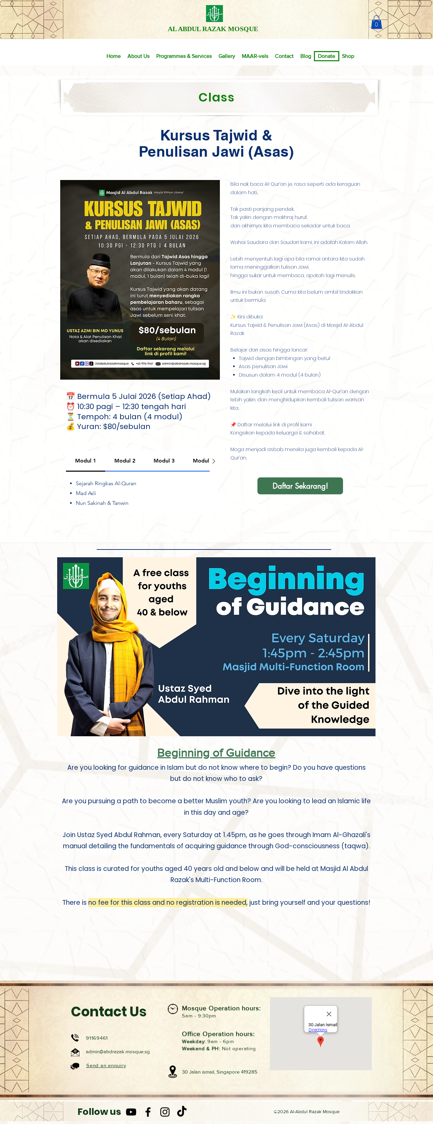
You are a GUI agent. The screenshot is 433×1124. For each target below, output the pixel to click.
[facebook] (148, 1112)
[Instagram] (165, 1112)
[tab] (85, 461)
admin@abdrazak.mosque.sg (118, 1051)
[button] (376, 22)
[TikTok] (182, 1112)
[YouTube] (131, 1112)
